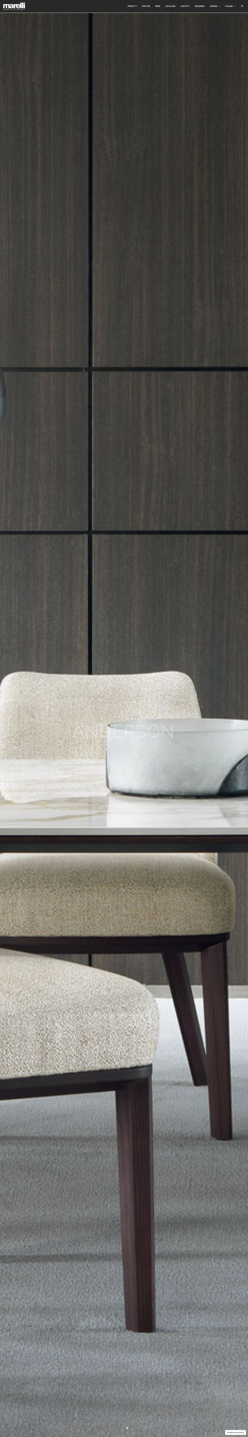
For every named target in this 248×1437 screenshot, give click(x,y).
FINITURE (146, 6)
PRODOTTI (132, 6)
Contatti (185, 6)
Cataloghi (170, 6)
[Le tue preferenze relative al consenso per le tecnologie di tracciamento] (235, 1432)
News (157, 6)
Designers (200, 6)
